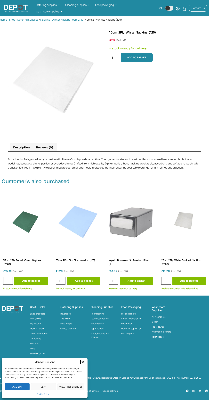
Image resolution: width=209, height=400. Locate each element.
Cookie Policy (43, 394)
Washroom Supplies (158, 308)
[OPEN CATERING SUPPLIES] (58, 5)
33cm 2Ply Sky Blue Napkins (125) (75, 260)
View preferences (70, 386)
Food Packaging (131, 307)
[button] (82, 362)
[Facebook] (187, 391)
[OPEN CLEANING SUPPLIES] (88, 5)
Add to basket (136, 57)
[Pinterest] (206, 391)
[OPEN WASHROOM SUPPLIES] (61, 11)
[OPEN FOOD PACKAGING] (116, 5)
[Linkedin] (200, 391)
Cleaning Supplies (102, 307)
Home (3, 19)
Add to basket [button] (31, 280)
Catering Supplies (27, 19)
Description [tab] (21, 147)
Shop (12, 19)
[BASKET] (184, 8)
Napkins (45, 19)
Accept (17, 386)
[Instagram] (193, 391)
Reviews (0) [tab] (44, 147)
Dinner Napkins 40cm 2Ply (67, 19)
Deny (43, 386)
